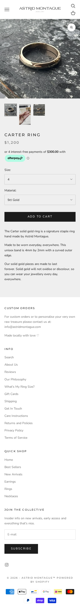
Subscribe (21, 549)
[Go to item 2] (25, 114)
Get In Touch (13, 408)
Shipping (10, 401)
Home (8, 460)
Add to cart (40, 217)
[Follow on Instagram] (6, 565)
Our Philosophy (15, 379)
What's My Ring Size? (19, 387)
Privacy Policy (13, 430)
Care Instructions (16, 416)
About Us (11, 365)
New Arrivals (13, 474)
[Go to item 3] (39, 110)
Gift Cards (11, 394)
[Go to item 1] (10, 110)
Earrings (10, 482)
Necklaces (11, 496)
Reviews (10, 372)
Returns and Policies (18, 423)
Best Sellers (12, 467)
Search (9, 357)
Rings (8, 489)
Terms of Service (15, 438)
